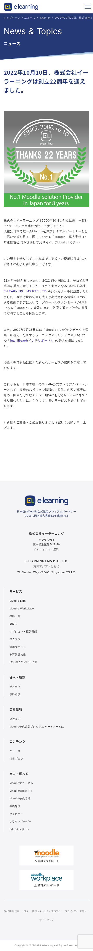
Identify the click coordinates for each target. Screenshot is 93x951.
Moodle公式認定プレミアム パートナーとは (37, 726)
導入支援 (15, 639)
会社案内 (15, 718)
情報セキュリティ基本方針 (46, 911)
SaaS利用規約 (11, 911)
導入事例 (15, 686)
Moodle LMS (18, 600)
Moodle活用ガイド (21, 790)
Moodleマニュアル (21, 783)
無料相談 (15, 694)
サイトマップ (46, 920)
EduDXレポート (20, 829)
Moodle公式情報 (20, 798)
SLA (26, 911)
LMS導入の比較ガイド (23, 662)
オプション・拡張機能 (23, 631)
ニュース (15, 751)
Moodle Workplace (22, 608)
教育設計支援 (18, 654)
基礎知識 (15, 806)
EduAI (14, 623)
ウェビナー (16, 813)
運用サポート (18, 646)
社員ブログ (16, 758)
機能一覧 (15, 616)
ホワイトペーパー (21, 821)
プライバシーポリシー (77, 911)
